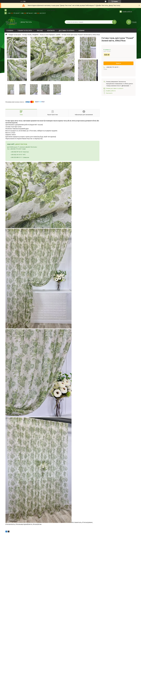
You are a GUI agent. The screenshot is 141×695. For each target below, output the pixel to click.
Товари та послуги (14, 34)
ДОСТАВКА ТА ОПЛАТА (66, 30)
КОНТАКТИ (51, 30)
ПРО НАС (40, 30)
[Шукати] (114, 22)
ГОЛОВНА (10, 30)
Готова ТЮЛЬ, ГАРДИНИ (30, 34)
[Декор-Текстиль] (11, 22)
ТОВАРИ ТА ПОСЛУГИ (24, 30)
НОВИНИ (81, 30)
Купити (118, 63)
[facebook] (6, 532)
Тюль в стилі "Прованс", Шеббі (50, 34)
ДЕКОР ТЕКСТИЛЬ (21, 144)
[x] (8, 532)
